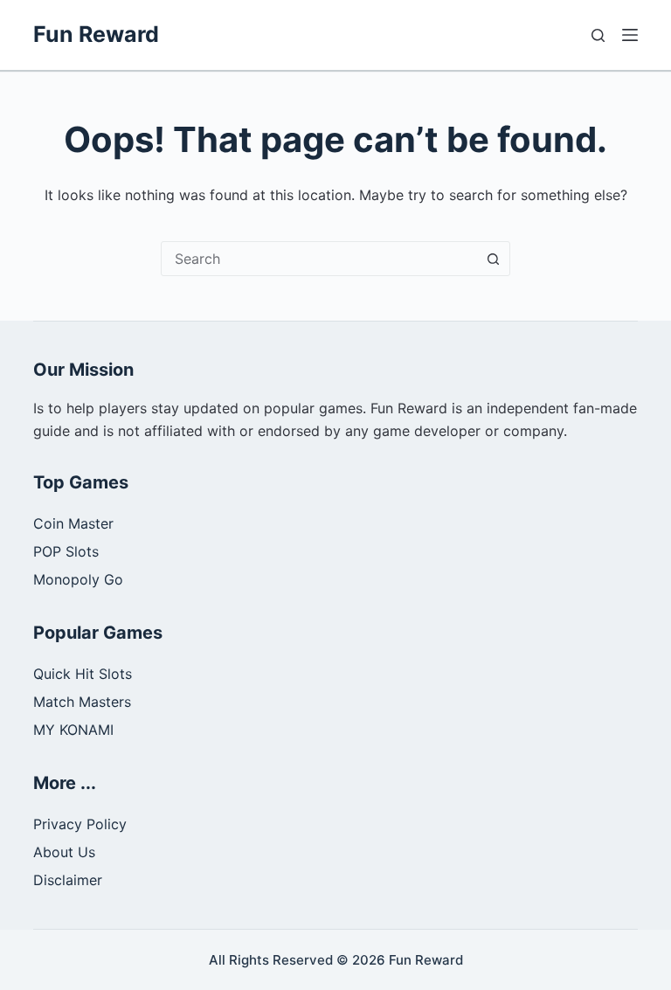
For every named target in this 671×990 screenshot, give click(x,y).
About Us (64, 852)
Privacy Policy (80, 824)
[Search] (598, 35)
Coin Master (73, 523)
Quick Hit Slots (82, 673)
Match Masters (82, 701)
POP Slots (66, 551)
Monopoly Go (78, 579)
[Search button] (492, 258)
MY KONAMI (73, 729)
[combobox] (319, 258)
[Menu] (630, 35)
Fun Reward (96, 34)
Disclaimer (67, 880)
